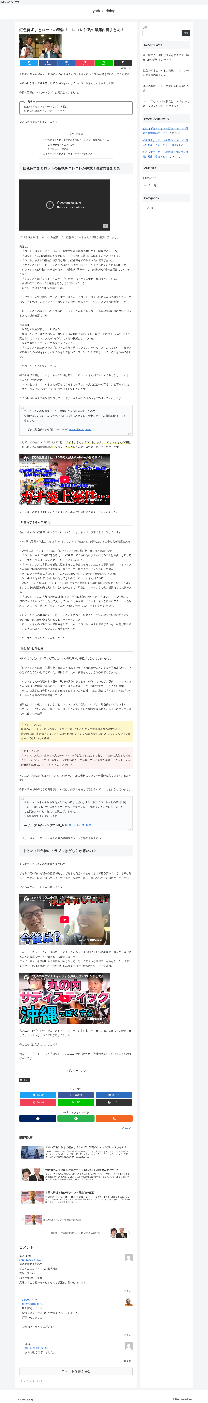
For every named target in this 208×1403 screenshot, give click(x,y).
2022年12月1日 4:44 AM (30, 1260)
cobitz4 (26, 1300)
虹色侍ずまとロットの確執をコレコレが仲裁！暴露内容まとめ (77, 140)
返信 (128, 1291)
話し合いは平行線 (60, 149)
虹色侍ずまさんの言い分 (63, 144)
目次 (71, 133)
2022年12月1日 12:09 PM (36, 1348)
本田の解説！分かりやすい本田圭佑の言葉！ (166, 88)
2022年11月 (149, 185)
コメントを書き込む (76, 1371)
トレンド (25, 1080)
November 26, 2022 (80, 429)
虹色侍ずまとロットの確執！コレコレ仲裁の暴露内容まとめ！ (166, 72)
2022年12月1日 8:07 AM (33, 1304)
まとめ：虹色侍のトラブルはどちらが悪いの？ (69, 154)
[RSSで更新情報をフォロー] (114, 1118)
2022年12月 (150, 178)
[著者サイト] (37, 1118)
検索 (145, 27)
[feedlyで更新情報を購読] (75, 1118)
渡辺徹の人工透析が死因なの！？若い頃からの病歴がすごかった (166, 57)
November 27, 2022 (80, 825)
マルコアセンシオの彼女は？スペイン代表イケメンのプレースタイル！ (166, 103)
